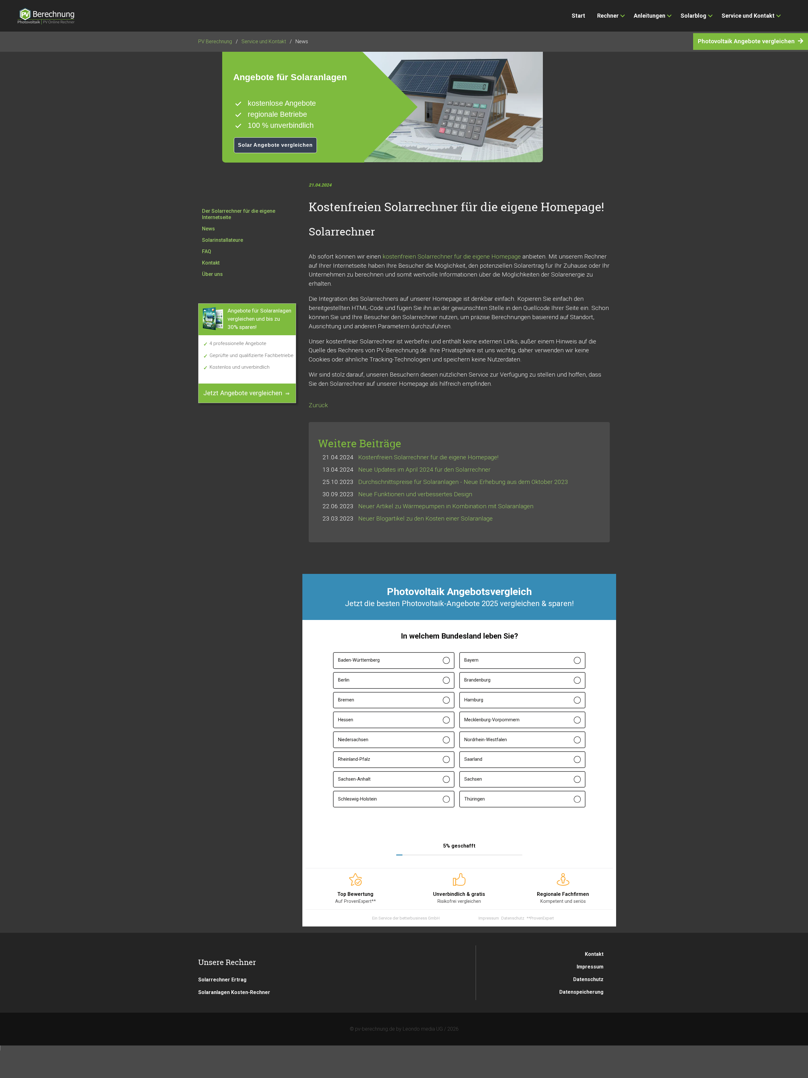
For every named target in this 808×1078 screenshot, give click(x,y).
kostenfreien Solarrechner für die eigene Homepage (452, 256)
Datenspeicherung (581, 992)
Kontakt (594, 954)
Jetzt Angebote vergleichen (242, 393)
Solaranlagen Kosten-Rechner (234, 992)
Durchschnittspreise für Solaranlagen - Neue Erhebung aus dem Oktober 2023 (463, 481)
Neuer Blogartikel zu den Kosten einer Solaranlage (425, 518)
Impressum (590, 967)
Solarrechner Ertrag (222, 980)
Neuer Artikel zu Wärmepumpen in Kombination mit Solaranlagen (445, 506)
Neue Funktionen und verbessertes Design (415, 494)
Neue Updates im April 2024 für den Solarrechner (424, 469)
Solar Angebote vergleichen (275, 145)
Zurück (318, 405)
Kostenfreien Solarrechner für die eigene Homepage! (428, 457)
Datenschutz (588, 979)
